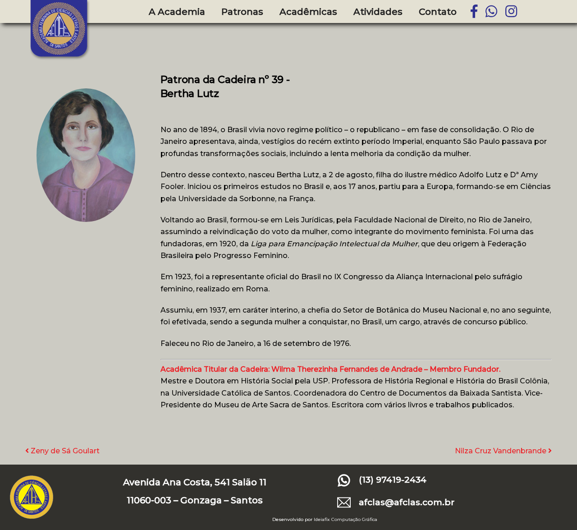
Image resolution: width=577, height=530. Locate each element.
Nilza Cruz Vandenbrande (501, 451)
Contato (438, 11)
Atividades (378, 11)
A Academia (177, 11)
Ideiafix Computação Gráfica (345, 519)
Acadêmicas (308, 11)
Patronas (242, 11)
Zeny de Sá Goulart (64, 451)
